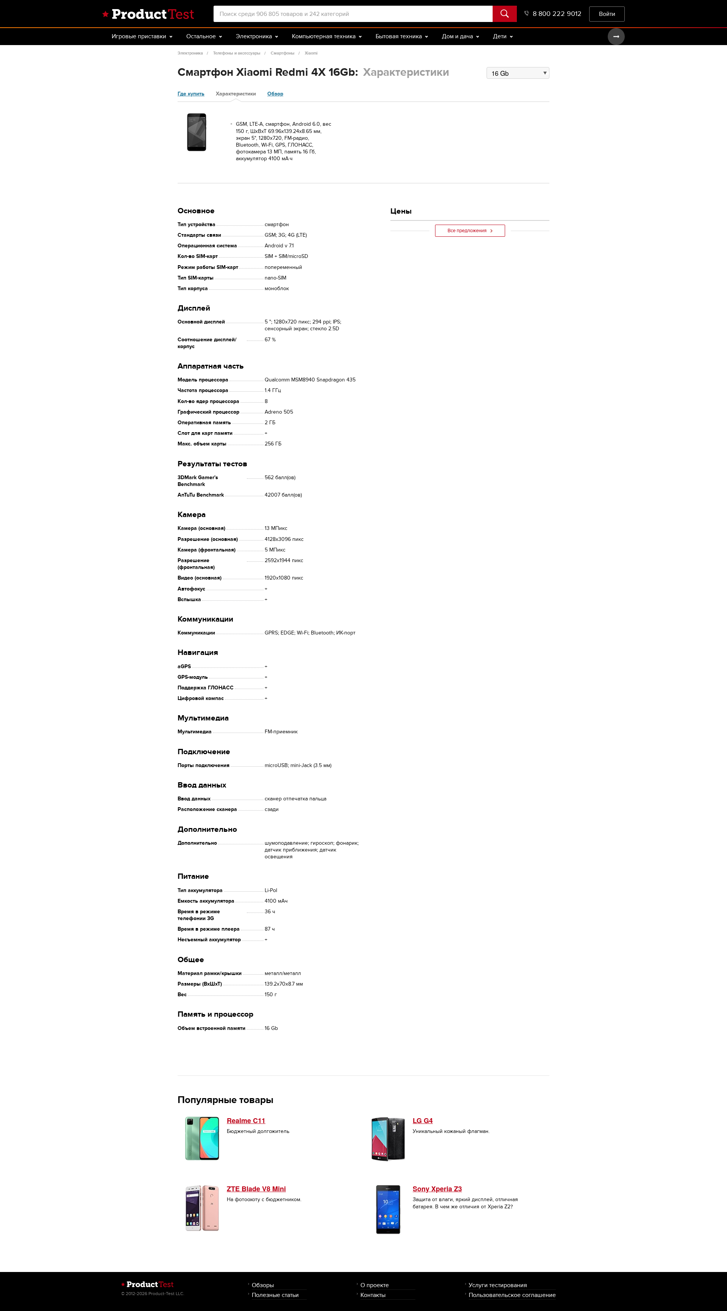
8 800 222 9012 (557, 14)
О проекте (374, 1285)
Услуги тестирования (498, 1285)
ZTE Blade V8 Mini (256, 1189)
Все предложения (467, 231)
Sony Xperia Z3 (437, 1189)
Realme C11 (246, 1120)
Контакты (372, 1294)
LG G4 (423, 1120)
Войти (607, 13)
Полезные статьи (275, 1294)
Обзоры (263, 1285)
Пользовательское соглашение (512, 1294)
